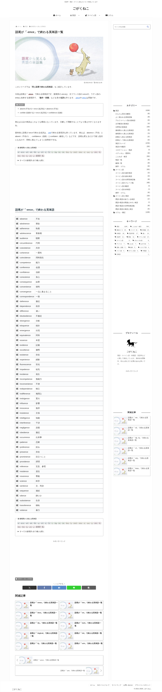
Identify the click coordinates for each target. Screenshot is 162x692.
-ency (84, 98)
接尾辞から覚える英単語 (25, 579)
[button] (89, 588)
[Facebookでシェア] (44, 588)
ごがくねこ (132, 352)
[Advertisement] (59, 184)
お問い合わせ (128, 685)
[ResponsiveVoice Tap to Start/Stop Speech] (17, 219)
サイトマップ (116, 685)
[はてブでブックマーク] (59, 588)
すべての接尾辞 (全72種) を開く (32, 160)
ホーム (92, 685)
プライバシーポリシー (142, 685)
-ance (77, 98)
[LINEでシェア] (74, 588)
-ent (49, 133)
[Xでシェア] (29, 588)
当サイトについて (103, 685)
